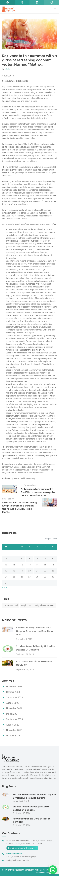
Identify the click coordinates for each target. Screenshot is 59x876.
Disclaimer (40, 873)
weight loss (26, 605)
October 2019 (13, 735)
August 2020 (12, 724)
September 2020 (14, 719)
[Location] (22, 2)
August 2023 (12, 703)
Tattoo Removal (11, 605)
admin (6, 69)
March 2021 (12, 713)
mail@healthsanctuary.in (17, 860)
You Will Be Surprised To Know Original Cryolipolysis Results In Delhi (34, 631)
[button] (52, 869)
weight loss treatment (44, 605)
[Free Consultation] (37, 2)
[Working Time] (7, 2)
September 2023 (14, 697)
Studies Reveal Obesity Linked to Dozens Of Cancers (35, 648)
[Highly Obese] (51, 2)
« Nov (4, 587)
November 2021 (14, 708)
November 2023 (14, 686)
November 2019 (14, 730)
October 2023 (13, 692)
